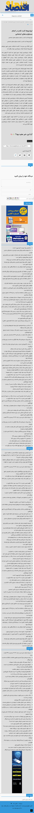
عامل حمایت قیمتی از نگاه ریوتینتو (23, 700)
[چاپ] (27, 24)
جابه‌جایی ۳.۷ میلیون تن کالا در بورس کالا (21, 438)
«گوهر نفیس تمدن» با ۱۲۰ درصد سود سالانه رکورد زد (18, 375)
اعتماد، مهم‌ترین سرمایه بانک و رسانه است (21, 674)
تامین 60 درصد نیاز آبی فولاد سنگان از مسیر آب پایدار (18, 384)
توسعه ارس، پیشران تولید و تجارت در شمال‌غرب (19, 551)
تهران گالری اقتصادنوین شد (24, 318)
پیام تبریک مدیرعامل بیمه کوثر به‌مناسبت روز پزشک (18, 260)
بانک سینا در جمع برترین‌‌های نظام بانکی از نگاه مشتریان (18, 377)
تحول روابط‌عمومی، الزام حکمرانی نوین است (21, 724)
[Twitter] (20, 155)
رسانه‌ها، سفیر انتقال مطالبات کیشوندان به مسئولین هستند (16, 702)
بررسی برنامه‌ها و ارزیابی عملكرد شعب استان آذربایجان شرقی (16, 365)
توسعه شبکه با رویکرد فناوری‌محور (23, 745)
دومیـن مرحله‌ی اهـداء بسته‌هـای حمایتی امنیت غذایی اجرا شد (16, 561)
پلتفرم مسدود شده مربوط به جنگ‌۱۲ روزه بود (20, 387)
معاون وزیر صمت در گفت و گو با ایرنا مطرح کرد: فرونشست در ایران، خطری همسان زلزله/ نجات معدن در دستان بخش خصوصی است (17, 690)
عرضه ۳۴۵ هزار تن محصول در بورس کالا (21, 436)
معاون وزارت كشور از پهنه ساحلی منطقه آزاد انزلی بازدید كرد (17, 554)
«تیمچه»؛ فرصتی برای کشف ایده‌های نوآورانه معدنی (19, 563)
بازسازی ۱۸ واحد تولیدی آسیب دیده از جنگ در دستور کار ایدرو (16, 396)
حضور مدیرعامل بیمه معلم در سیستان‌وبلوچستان (19, 537)
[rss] (11, 803)
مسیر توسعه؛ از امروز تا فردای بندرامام (22, 389)
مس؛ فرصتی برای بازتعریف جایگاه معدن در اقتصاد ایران (18, 453)
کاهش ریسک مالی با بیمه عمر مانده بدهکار (20, 349)
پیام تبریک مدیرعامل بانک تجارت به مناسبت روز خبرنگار (18, 750)
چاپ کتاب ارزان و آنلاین (27, 799)
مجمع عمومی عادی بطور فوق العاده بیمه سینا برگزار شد (18, 446)
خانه (30, 19)
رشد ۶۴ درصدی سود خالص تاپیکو (23, 587)
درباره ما (20, 803)
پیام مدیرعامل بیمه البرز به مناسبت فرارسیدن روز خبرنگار (17, 681)
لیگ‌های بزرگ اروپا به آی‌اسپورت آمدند (22, 248)
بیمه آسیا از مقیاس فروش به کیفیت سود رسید (19, 747)
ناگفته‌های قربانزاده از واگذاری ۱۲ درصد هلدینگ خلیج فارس (17, 672)
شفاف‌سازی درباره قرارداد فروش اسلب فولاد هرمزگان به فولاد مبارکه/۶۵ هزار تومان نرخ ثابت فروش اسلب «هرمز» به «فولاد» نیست (17, 462)
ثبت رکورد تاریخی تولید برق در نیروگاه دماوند (20, 728)
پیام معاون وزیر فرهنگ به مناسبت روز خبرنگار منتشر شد (17, 717)
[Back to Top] (31, 810)
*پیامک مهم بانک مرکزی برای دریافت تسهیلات (20, 662)
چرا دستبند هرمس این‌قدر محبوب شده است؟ (20, 721)
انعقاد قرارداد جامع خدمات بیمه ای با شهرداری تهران (18, 632)
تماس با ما (15, 803)
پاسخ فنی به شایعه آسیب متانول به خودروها (20, 502)
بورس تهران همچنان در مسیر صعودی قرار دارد (20, 441)
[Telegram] (29, 155)
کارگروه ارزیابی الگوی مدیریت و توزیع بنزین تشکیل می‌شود (17, 276)
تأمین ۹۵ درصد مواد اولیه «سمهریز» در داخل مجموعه (18, 372)
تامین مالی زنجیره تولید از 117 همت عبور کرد (20, 683)
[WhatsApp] (24, 155)
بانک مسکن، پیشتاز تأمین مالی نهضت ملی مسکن (19, 410)
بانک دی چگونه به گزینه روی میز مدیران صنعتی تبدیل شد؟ (17, 726)
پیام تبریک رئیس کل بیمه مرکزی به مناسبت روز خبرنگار (18, 719)
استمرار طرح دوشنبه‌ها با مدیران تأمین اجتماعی (19, 443)
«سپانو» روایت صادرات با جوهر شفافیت (21, 669)
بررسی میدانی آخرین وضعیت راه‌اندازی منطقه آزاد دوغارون (17, 486)
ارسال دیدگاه (28, 203)
